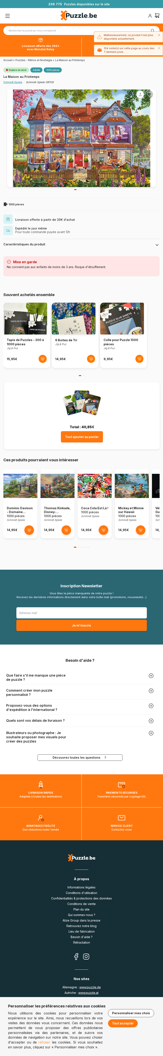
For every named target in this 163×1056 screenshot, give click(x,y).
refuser (44, 1042)
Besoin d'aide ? (82, 937)
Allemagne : (81, 987)
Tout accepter (123, 1023)
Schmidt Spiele (12, 82)
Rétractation (81, 942)
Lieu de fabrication (82, 931)
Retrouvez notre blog (81, 926)
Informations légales (81, 887)
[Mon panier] (157, 16)
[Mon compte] (150, 15)
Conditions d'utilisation (81, 893)
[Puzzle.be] (78, 16)
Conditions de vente (81, 904)
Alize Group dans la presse (81, 920)
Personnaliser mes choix (131, 1013)
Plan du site (81, 909)
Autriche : (81, 992)
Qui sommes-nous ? (81, 915)
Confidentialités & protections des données (81, 898)
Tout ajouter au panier (82, 437)
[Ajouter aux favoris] (149, 94)
